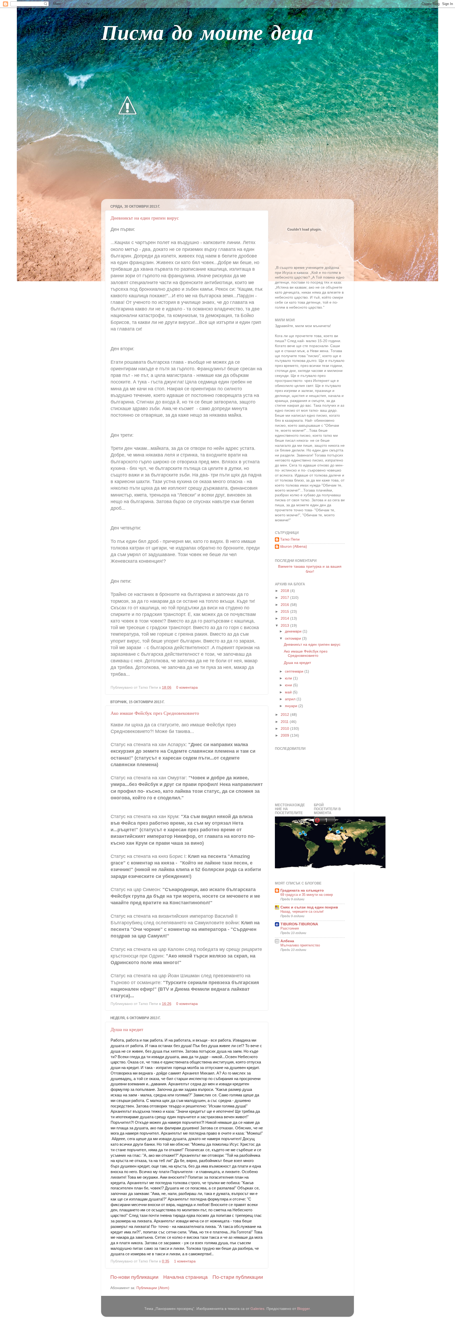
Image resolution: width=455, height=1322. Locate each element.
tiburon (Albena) (293, 546)
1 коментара (185, 1261)
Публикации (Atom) (152, 1288)
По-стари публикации (237, 1277)
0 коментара (187, 687)
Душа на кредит (127, 1029)
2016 (285, 605)
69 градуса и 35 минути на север (306, 895)
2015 (285, 612)
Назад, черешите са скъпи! (302, 911)
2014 (285, 618)
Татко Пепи (290, 539)
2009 (285, 735)
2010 (285, 729)
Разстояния (289, 928)
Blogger (303, 1309)
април (290, 699)
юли (289, 678)
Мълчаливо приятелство (300, 945)
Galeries (257, 1309)
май (289, 692)
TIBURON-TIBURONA (299, 924)
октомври (293, 638)
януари (291, 706)
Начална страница (185, 1277)
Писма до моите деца (207, 34)
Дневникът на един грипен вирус (145, 218)
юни (289, 685)
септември (294, 671)
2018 (285, 591)
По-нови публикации (134, 1277)
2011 (285, 722)
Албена (287, 941)
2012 (285, 715)
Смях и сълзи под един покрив (309, 907)
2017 (285, 598)
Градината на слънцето (302, 890)
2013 (285, 626)
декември (294, 631)
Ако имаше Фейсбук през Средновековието (155, 713)
